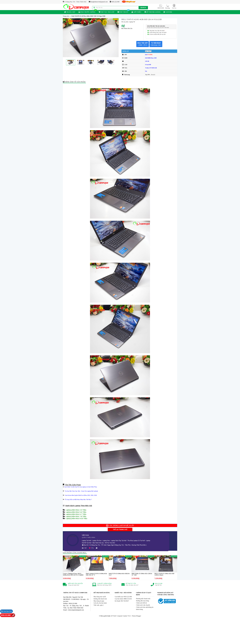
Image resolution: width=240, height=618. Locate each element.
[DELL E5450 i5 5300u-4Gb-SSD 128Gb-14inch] (165, 564)
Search (143, 8)
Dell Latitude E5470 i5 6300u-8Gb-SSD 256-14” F (96, 574)
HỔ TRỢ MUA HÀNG (153, 12)
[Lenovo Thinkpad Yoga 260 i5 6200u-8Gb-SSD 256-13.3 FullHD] (74, 564)
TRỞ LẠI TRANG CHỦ (120, 529)
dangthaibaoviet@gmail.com (99, 2)
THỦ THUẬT (123, 12)
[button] (174, 6)
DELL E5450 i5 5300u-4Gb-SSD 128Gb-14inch (164, 574)
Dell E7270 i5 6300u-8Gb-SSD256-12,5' (119, 574)
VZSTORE (168, 12)
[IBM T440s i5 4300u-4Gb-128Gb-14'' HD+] (143, 564)
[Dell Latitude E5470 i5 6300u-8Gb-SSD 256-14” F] (97, 564)
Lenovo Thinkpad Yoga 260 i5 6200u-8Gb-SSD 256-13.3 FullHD (73, 574)
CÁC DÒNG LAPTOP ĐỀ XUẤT (121, 525)
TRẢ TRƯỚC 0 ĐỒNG (87, 12)
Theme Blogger (136, 616)
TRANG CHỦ (70, 12)
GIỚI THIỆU (137, 12)
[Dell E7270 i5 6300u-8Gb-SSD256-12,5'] (120, 564)
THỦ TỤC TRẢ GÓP (107, 12)
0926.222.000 (115, 2)
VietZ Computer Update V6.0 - (122, 616)
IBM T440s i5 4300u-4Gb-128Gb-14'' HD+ (142, 574)
